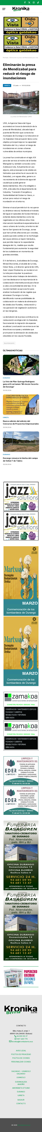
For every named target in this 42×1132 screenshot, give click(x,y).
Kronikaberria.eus (24, 1125)
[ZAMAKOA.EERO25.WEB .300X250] (21, 720)
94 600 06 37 (22, 1036)
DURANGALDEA (21, 1082)
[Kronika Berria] (21, 9)
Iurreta (7, 85)
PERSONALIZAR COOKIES (21, 1062)
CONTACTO (21, 1103)
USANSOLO (21, 1077)
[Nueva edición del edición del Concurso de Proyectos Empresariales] (21, 404)
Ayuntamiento (9, 343)
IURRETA (21, 1095)
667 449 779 (22, 1039)
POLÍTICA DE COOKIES (21, 1058)
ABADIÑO (21, 1084)
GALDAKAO (21, 1074)
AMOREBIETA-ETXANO (21, 1088)
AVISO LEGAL (21, 1051)
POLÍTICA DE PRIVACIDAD (21, 1054)
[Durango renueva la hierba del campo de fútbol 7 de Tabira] (21, 441)
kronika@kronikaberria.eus (22, 1041)
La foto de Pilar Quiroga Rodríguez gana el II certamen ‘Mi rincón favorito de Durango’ (20, 384)
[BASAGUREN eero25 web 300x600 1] (21, 890)
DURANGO (21, 1092)
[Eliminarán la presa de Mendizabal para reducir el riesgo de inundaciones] (21, 102)
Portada (5, 57)
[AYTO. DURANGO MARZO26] (21, 615)
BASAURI (21, 1100)
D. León (16, 85)
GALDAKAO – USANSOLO (21, 1071)
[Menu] (3, 9)
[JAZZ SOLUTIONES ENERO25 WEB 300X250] (21, 510)
